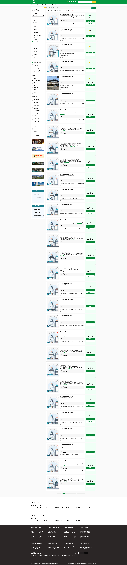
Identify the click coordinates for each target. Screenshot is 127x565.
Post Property (80, 1)
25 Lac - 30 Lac (36, 118)
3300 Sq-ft (65, 180)
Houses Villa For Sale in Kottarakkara (53, 547)
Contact (90, 100)
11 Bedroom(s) (36, 100)
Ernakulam (35, 24)
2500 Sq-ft (65, 165)
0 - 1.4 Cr (68, 10)
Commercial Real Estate (84, 548)
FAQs (95, 563)
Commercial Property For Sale (68, 548)
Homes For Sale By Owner (35, 544)
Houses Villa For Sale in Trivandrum (37, 543)
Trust (34, 93)
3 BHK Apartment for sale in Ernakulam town (83, 500)
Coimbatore (36, 32)
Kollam (40, 530)
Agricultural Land (36, 64)
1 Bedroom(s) (36, 97)
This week (35, 128)
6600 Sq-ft (65, 419)
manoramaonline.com (54, 563)
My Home (55, 557)
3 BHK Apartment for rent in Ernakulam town (83, 513)
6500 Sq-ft (65, 83)
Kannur (32, 537)
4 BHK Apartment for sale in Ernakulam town (40, 502)
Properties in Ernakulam (37, 192)
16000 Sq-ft (65, 149)
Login (94, 1)
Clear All (73, 10)
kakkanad (73, 532)
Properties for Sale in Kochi (84, 530)
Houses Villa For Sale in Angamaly (36, 546)
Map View (93, 7)
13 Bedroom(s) (36, 104)
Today (35, 126)
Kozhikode (33, 536)
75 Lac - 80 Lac (36, 122)
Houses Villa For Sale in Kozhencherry (86, 547)
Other (35, 92)
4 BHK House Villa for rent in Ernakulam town (40, 522)
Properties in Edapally (37, 212)
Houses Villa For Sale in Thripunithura (86, 544)
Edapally (35, 52)
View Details (90, 23)
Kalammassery (74, 533)
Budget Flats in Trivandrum (52, 531)
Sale (34, 82)
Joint (34, 90)
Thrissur (40, 533)
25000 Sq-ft (65, 133)
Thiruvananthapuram (34, 530)
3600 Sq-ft (65, 226)
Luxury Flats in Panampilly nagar (53, 537)
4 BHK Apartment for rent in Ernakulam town (40, 515)
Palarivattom (36, 48)
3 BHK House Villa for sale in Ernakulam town (83, 507)
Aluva (73, 531)
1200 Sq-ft (64, 51)
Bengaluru (35, 27)
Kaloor (35, 49)
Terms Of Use (92, 563)
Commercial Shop (37, 70)
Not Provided (36, 112)
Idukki (40, 532)
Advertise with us (61, 557)
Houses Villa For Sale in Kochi (52, 543)
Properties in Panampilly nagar (39, 215)
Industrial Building (37, 71)
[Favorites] (62, 25)
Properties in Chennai (37, 197)
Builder (35, 78)
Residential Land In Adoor (52, 548)
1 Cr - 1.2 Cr (35, 119)
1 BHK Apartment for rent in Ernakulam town (39, 513)
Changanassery (66, 532)
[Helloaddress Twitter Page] (77, 553)
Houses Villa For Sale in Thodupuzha (37, 548)
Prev (60, 493)
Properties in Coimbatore (38, 200)
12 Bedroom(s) (36, 102)
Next (81, 493)
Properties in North (37, 217)
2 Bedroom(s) (36, 108)
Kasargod (40, 537)
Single (35, 89)
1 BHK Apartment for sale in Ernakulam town (39, 500)
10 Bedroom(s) (36, 99)
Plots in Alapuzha (50, 533)
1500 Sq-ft (64, 242)
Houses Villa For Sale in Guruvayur (85, 546)
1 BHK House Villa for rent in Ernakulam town (39, 520)
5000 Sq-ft (65, 117)
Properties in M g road (37, 210)
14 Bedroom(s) (36, 105)
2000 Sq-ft (65, 35)
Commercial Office (37, 65)
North (34, 57)
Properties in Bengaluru (37, 195)
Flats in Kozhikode (50, 535)
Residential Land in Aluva (68, 544)
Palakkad (32, 535)
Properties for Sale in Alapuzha (85, 536)
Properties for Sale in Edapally (85, 535)
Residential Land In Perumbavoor (36, 547)
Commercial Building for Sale (66, 14)
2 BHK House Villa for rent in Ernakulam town (61, 520)
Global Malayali (70, 555)
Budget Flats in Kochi (51, 530)
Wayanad (40, 536)
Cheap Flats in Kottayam (52, 536)
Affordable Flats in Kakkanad (52, 532)
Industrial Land (36, 73)
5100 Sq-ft (64, 211)
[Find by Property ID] (43, 15)
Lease (35, 83)
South (35, 59)
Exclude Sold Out (36, 135)
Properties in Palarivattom (38, 207)
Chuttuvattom (59, 555)
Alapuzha (32, 531)
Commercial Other (37, 68)
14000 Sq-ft (65, 339)
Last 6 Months (36, 133)
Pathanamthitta (41, 531)
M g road (35, 51)
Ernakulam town (36, 41)
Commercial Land (37, 67)
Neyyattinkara (66, 537)
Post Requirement (88, 1)
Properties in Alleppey (37, 194)
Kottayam (32, 532)
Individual (35, 76)
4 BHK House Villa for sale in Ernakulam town (40, 509)
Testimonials (43, 557)
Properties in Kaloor (37, 209)
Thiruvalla (65, 536)
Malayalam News (40, 555)
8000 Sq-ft (65, 195)
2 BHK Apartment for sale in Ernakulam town (61, 500)
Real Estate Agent (66, 547)
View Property (77, 17)
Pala (65, 535)
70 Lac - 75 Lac (36, 116)
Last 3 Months (36, 131)
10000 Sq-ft (65, 274)
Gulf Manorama (64, 555)
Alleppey (35, 26)
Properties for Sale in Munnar (85, 537)
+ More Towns (74, 537)
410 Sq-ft (64, 68)
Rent (34, 85)
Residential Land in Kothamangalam (69, 546)
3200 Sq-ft (65, 403)
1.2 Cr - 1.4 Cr (36, 113)
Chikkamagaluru (36, 30)
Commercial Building (37, 62)
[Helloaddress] (36, 1)
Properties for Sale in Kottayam (85, 532)
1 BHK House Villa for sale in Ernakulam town (39, 507)
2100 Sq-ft (64, 258)
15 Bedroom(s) (36, 107)
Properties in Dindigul (37, 202)
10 (77, 493)
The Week (75, 555)
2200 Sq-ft (65, 20)
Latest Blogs (38, 557)
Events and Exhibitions (49, 557)
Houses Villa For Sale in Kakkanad (53, 544)
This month (36, 129)
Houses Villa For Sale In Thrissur (85, 543)
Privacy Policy (87, 563)
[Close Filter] (45, 7)
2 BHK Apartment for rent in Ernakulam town (61, 513)
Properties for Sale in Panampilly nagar (86, 533)
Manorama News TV (52, 555)
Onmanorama (46, 555)
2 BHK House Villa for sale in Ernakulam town (61, 507)
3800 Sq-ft (65, 371)
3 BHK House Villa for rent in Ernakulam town (83, 520)
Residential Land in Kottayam (68, 543)
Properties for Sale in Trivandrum (85, 531)
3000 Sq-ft (65, 387)
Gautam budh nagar (37, 35)
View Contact (90, 21)
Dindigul (35, 34)
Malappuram (41, 535)
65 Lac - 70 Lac (36, 115)
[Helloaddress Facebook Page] (75, 553)
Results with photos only (38, 18)
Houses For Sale (50, 546)
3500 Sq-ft (65, 101)
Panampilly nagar (37, 55)
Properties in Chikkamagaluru (38, 199)
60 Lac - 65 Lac (36, 121)
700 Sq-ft (64, 323)
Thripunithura (74, 536)
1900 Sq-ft (64, 484)
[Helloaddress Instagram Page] (78, 553)
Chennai (35, 29)
